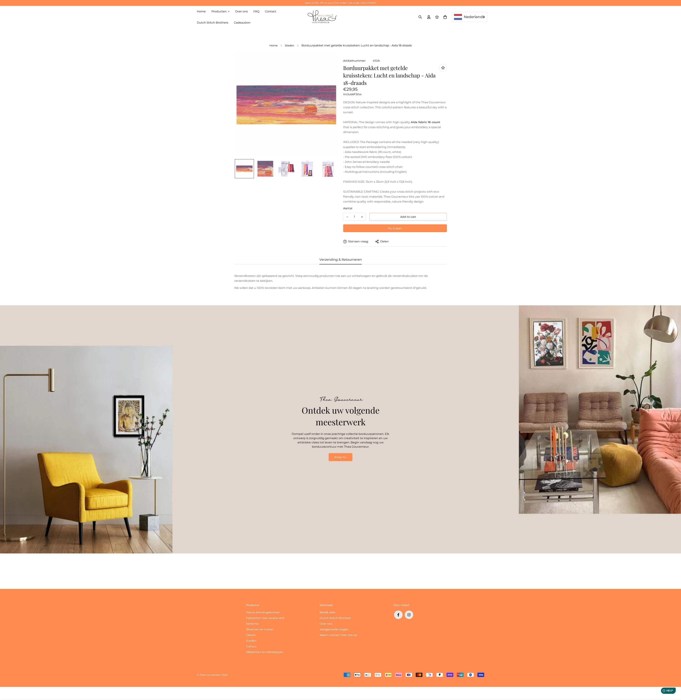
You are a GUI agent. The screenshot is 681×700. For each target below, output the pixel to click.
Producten (219, 11)
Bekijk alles (327, 612)
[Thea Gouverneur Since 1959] (323, 17)
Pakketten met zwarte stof (265, 618)
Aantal (347, 208)
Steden (289, 45)
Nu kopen (395, 228)
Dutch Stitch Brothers (212, 22)
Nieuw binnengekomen (263, 612)
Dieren (251, 635)
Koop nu (340, 457)
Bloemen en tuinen (260, 629)
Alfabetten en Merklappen (264, 652)
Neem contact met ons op (338, 635)
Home (201, 11)
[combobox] (469, 17)
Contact (270, 11)
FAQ (256, 11)
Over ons (241, 11)
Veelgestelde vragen (334, 629)
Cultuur (251, 646)
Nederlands (474, 17)
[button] (444, 17)
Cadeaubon (242, 22)
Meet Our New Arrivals (341, 2)
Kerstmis (252, 623)
